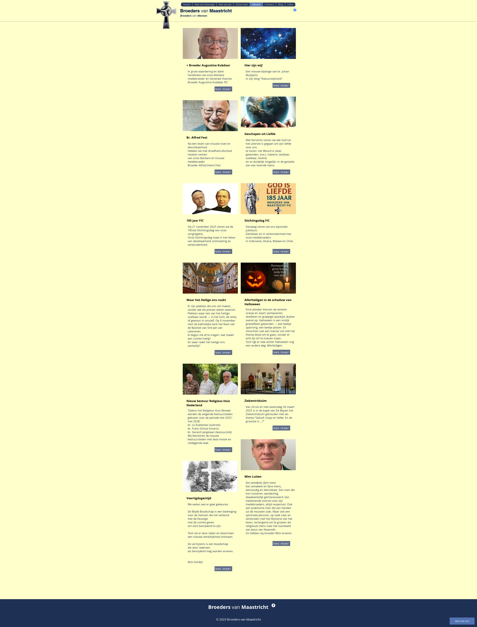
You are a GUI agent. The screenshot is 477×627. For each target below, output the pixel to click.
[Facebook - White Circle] (273, 605)
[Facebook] (295, 10)
